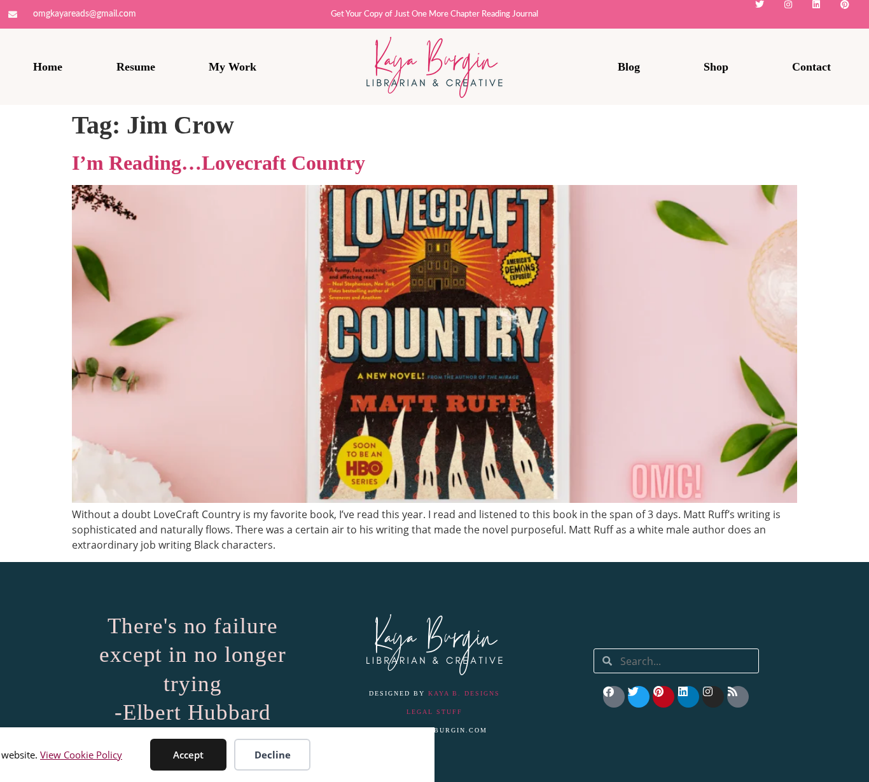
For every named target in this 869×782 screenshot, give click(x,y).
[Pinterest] (854, 14)
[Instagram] (798, 14)
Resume (135, 66)
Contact (811, 66)
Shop (716, 66)
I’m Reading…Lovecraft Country (218, 162)
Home (47, 66)
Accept (188, 754)
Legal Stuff (434, 711)
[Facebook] (614, 697)
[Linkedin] (826, 14)
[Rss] (738, 697)
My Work (232, 66)
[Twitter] (769, 14)
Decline (272, 754)
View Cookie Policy (81, 754)
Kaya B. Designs (464, 693)
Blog (629, 66)
